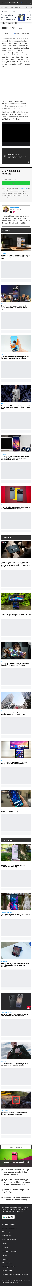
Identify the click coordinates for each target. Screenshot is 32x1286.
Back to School (15, 7)
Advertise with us (7, 1263)
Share (6, 33)
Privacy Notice (25, 190)
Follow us (17, 33)
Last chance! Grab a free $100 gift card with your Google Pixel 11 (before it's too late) (16, 1172)
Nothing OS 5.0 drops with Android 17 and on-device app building (17, 1199)
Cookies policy (6, 1236)
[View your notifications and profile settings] (17, 2)
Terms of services (23, 188)
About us (4, 1255)
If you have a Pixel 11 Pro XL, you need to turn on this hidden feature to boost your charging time (17, 1182)
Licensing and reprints (9, 1267)
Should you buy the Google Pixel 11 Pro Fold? (16, 1191)
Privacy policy (6, 1232)
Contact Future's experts (9, 1228)
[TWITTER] (11, 212)
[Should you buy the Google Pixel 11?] (16, 1158)
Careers (4, 1243)
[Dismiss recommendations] (30, 11)
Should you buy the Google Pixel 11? (16, 1163)
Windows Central (7, 1271)
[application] (16, 132)
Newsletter (26, 33)
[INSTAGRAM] (14, 212)
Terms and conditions (8, 1224)
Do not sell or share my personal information (15, 1274)
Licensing (5, 1247)
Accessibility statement (9, 1239)
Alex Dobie (12, 27)
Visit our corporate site (16, 1211)
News (4, 28)
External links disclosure (9, 1251)
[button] (30, 3)
